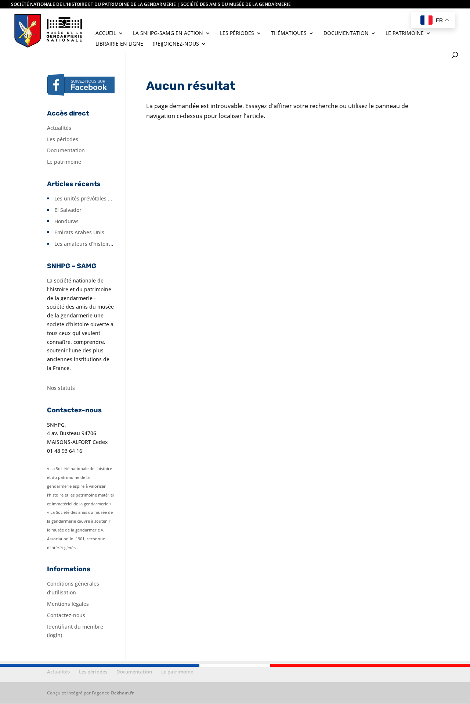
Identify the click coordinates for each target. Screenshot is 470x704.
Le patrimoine (405, 33)
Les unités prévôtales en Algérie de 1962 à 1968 (112, 198)
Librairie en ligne (119, 44)
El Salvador (68, 209)
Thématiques (289, 33)
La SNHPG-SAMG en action (168, 33)
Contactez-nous (66, 615)
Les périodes (237, 33)
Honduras (66, 221)
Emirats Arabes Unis (79, 232)
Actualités (59, 127)
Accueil (105, 33)
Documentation (346, 33)
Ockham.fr (122, 693)
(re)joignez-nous (176, 44)
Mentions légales (68, 603)
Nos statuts (61, 387)
